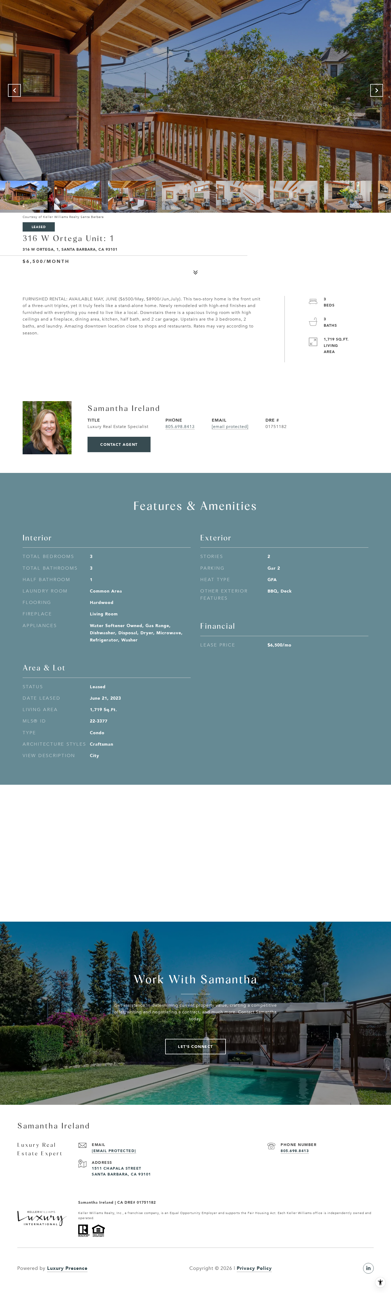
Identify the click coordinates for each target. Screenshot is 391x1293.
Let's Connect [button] (195, 1046)
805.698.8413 (180, 426)
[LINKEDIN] (368, 1268)
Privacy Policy (254, 1268)
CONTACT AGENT (119, 444)
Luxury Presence (67, 1268)
